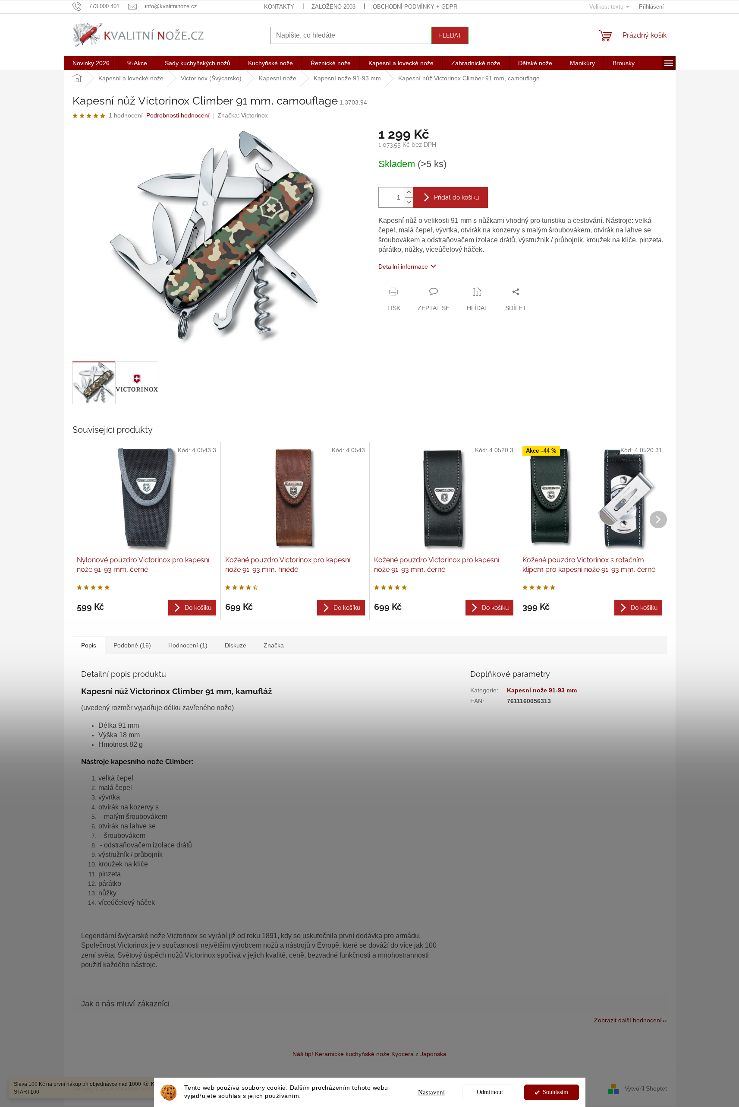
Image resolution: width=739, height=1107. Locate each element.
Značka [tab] (274, 645)
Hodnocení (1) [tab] (188, 645)
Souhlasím (555, 1092)
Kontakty (279, 6)
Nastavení (431, 1092)
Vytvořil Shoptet (646, 1088)
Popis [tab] (88, 645)
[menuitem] (91, 63)
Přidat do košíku (456, 197)
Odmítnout (490, 1092)
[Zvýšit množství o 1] (409, 192)
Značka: (242, 115)
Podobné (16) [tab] (132, 645)
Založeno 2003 (333, 6)
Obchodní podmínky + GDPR (415, 6)
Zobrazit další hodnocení (628, 1020)
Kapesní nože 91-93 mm (542, 690)
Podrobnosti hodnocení (178, 115)
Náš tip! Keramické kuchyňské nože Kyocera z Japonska (369, 1053)
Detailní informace (403, 266)
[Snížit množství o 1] (409, 202)
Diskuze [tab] (235, 645)
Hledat (450, 35)
